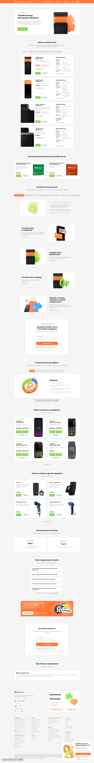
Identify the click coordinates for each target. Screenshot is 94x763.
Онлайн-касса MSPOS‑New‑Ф (20, 723)
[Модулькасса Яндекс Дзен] (18, 701)
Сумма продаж (39, 370)
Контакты (50, 738)
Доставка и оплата (68, 725)
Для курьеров (17, 746)
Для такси (16, 744)
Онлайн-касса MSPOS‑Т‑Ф (19, 725)
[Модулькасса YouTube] (21, 701)
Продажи (32, 370)
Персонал (62, 370)
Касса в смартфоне (35, 731)
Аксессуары (50, 723)
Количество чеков (54, 370)
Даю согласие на (82, 759)
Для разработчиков (69, 727)
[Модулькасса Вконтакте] (15, 701)
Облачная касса (17, 729)
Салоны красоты (64, 195)
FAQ (66, 721)
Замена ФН (33, 737)
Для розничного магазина (19, 740)
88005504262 (55, 695)
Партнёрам (57, 1)
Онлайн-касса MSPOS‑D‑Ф (19, 721)
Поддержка (65, 1)
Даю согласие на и (47, 347)
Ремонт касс (33, 739)
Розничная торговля (29, 195)
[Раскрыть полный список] (72, 52)
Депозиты (67, 737)
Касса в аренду (34, 727)
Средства (46, 370)
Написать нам (71, 709)
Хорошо (20, 759)
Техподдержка (68, 719)
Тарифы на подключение (36, 719)
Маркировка (33, 735)
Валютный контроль (69, 739)
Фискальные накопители (53, 719)
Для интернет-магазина (19, 736)
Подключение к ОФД (35, 725)
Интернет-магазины (19, 195)
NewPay (32, 733)
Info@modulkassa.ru (53, 705)
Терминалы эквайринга (53, 721)
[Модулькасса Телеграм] (24, 701)
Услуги (37, 195)
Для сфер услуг (17, 738)
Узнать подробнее (83, 753)
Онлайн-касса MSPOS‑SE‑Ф (19, 719)
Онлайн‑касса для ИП (74, 195)
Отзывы (49, 740)
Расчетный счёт (68, 733)
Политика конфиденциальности (54, 736)
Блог (66, 723)
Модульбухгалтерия (69, 741)
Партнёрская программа (53, 729)
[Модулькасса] (18, 2)
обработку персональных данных (49, 648)
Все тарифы (67, 735)
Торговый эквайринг (35, 723)
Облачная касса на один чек (19, 731)
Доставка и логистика (45, 195)
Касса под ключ (34, 729)
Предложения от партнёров (53, 731)
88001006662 (55, 699)
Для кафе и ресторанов (19, 742)
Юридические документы (53, 734)
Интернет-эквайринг (35, 721)
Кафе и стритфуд (55, 195)
